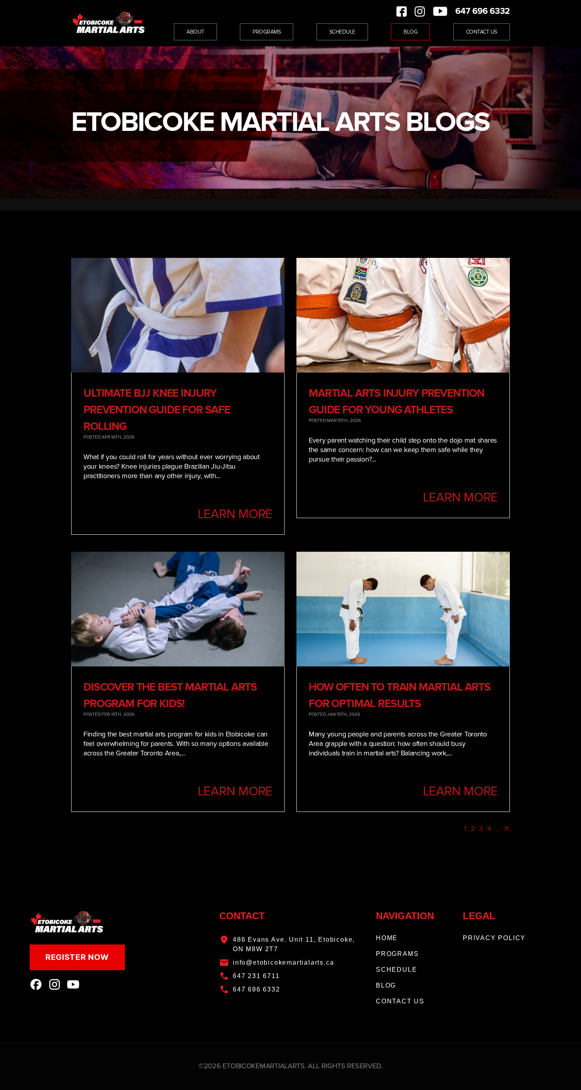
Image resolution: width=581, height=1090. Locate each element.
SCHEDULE (396, 969)
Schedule (342, 31)
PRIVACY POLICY (494, 938)
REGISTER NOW (77, 957)
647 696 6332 (482, 11)
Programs (267, 31)
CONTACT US (400, 1001)
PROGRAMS (397, 953)
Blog (410, 31)
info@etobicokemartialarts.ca (283, 962)
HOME (387, 938)
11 (506, 828)
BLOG (386, 985)
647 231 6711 (256, 976)
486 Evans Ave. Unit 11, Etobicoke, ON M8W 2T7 (294, 944)
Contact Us (481, 31)
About (195, 31)
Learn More (235, 514)
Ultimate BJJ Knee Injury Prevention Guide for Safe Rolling (156, 409)
